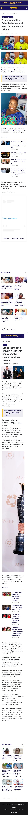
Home (4, 13)
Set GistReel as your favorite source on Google (12, 2)
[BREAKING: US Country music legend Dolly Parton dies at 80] (5, 161)
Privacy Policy (14, 812)
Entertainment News (12, 13)
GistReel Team (20, 809)
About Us (6, 809)
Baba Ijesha (5, 330)
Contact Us (13, 809)
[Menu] (2, 8)
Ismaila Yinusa (6, 33)
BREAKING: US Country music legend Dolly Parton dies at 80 (19, 161)
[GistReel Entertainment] (14, 8)
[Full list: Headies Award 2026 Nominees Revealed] (5, 154)
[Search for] (26, 8)
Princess (13, 330)
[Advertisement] (14, 257)
